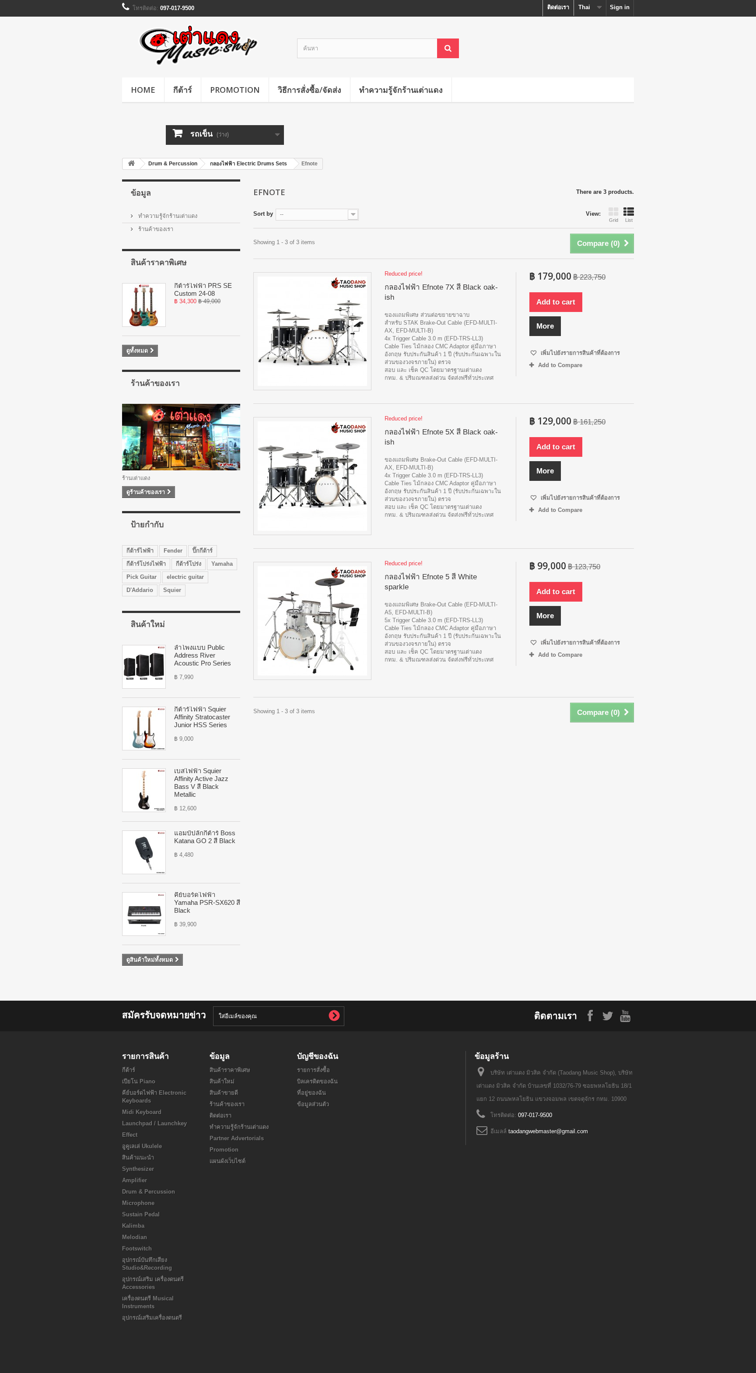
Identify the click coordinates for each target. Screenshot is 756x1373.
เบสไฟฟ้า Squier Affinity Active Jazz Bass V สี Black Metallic (201, 782)
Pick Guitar (141, 577)
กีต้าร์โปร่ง (188, 563)
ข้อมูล (141, 192)
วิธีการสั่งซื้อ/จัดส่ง (309, 89)
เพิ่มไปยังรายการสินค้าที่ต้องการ (579, 353)
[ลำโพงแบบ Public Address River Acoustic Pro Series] (144, 667)
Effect (129, 1134)
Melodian (134, 1237)
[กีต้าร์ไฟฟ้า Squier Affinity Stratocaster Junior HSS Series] (144, 728)
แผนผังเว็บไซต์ (227, 1161)
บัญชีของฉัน (317, 1056)
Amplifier (134, 1180)
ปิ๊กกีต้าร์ (202, 550)
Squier (172, 590)
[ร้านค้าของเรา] (181, 437)
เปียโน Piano (138, 1081)
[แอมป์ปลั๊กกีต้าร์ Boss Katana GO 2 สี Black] (144, 852)
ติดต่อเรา (558, 7)
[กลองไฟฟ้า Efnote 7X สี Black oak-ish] (312, 331)
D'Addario (139, 590)
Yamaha (222, 563)
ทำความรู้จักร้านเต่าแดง (401, 89)
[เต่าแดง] (203, 45)
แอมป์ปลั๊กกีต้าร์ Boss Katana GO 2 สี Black (204, 836)
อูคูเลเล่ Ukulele (142, 1146)
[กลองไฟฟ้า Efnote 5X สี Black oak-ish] (312, 476)
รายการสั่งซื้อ (313, 1070)
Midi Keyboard (141, 1112)
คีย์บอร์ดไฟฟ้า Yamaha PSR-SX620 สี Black (207, 902)
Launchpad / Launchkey (154, 1123)
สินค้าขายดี (224, 1092)
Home (143, 89)
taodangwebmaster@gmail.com (548, 1131)
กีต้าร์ (182, 89)
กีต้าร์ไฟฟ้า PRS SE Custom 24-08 (203, 289)
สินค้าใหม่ (148, 624)
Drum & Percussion (172, 164)
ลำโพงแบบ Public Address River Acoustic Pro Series (202, 655)
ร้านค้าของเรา (154, 229)
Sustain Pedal (141, 1214)
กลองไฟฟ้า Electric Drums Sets (248, 164)
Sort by (263, 213)
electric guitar (185, 577)
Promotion (235, 89)
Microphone (138, 1203)
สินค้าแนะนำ (138, 1157)
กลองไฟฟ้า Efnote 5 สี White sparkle (431, 582)
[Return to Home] (131, 163)
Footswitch (137, 1248)
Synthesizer (138, 1169)
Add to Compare (560, 365)
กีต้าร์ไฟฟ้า (140, 550)
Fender (173, 550)
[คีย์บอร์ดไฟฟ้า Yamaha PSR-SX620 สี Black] (144, 914)
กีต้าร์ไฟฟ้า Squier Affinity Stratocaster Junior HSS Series (202, 717)
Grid (613, 220)
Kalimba (133, 1225)
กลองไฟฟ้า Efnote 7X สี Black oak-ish (441, 292)
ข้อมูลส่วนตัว (313, 1104)
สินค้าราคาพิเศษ (159, 262)
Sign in (620, 7)
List (629, 220)
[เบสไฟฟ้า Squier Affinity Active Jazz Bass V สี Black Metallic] (144, 790)
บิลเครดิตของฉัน (317, 1081)
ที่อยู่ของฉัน (311, 1092)
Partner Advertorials (237, 1138)
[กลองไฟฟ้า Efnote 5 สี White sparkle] (312, 621)
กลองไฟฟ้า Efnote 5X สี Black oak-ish (441, 437)
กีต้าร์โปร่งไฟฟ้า (146, 563)
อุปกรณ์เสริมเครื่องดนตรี (152, 1317)
